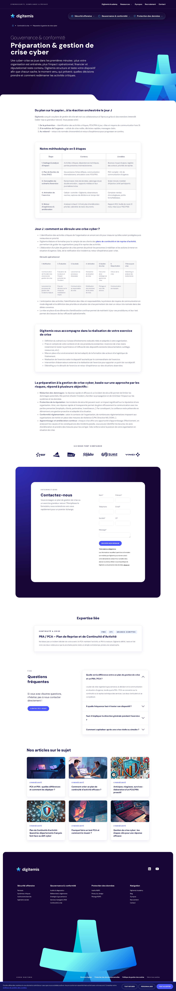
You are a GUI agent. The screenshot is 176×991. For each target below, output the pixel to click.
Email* (117, 507)
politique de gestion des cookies (15, 988)
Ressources (125, 4)
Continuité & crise (56, 903)
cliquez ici (126, 565)
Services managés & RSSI (58, 900)
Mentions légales (86, 977)
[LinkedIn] (149, 871)
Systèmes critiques (23, 894)
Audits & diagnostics (57, 890)
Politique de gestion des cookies (133, 977)
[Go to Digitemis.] (13, 26)
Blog (131, 894)
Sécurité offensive (83, 16)
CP (116, 518)
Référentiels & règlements (58, 894)
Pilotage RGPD (96, 897)
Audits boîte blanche (24, 897)
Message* (103, 530)
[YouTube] (157, 871)
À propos (138, 4)
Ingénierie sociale (23, 900)
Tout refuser (129, 986)
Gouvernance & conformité (114, 16)
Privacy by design (97, 894)
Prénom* (118, 495)
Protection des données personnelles (107, 977)
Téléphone (103, 507)
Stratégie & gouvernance (58, 897)
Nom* (101, 495)
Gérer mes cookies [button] (153, 977)
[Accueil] (22, 16)
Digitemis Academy (109, 4)
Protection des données (148, 16)
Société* (102, 518)
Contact (162, 4)
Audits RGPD (96, 890)
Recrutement (150, 4)
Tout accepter (165, 986)
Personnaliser (147, 986)
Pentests (20, 890)
